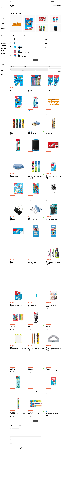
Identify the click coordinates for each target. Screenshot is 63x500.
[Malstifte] (29, 23)
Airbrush (2, 51)
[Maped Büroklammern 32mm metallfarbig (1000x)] (53, 277)
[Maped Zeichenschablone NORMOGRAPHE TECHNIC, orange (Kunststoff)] (18, 277)
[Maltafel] (55, 28)
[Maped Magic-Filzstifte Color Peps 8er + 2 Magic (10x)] (53, 363)
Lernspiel (2, 59)
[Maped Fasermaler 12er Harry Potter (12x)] (53, 407)
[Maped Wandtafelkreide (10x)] (53, 234)
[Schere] (55, 19)
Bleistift (47, 131)
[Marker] (42, 28)
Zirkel (46, 260)
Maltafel (47, 217)
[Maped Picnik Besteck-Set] (36, 213)
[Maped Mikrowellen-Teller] (18, 170)
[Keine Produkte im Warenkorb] (61, 2)
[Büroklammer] (42, 19)
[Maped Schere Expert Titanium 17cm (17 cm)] (36, 320)
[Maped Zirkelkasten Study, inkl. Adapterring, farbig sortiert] (53, 256)
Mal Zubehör (12, 88)
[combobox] (16, 72)
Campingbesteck (3, 64)
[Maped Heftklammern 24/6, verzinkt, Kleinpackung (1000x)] (53, 148)
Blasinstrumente (3, 48)
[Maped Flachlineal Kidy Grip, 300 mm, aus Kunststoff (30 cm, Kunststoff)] (36, 407)
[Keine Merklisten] (59, 2)
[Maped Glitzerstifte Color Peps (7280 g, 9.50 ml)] (35, 52)
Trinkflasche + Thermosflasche (3, 68)
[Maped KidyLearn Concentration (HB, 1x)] (36, 299)
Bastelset (2, 54)
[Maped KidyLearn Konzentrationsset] (36, 105)
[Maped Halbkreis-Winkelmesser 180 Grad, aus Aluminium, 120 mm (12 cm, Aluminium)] (53, 342)
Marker (11, 131)
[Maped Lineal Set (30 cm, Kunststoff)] (18, 385)
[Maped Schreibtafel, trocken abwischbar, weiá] (18, 342)
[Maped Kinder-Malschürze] (18, 191)
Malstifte (11, 110)
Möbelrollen (2, 18)
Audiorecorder (3, 46)
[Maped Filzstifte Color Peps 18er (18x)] (36, 363)
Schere (46, 88)
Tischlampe (2, 74)
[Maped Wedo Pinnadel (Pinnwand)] (53, 191)
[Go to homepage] (4, 2)
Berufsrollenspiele (3, 56)
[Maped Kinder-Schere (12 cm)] (35, 56)
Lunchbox (2, 40)
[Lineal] (16, 23)
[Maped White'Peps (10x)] (36, 234)
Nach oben (60, 421)
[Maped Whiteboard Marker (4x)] (18, 148)
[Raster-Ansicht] (59, 72)
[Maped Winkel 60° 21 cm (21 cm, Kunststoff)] (36, 256)
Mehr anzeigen (36, 59)
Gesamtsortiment (3, 5)
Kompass (2, 65)
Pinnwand (2, 71)
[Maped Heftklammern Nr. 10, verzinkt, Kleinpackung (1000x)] (18, 234)
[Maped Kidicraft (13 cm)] (18, 256)
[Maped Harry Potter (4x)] (18, 127)
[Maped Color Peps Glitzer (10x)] (18, 105)
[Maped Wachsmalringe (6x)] (36, 191)
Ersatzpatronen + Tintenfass (3, 33)
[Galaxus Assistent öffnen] (55, 2)
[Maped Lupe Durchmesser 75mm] (35, 43)
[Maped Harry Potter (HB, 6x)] (53, 127)
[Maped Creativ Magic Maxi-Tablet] (53, 213)
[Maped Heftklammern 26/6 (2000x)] (53, 320)
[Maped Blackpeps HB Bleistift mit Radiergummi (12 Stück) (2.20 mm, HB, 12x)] (36, 342)
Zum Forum (11, 426)
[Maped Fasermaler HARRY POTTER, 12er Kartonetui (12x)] (53, 299)
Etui (1, 35)
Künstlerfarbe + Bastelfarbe (3, 15)
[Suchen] (11, 2)
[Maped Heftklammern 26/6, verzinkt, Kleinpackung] (36, 385)
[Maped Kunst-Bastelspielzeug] (36, 277)
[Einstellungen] (49, 2)
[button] (43, 110)
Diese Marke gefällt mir (58, 5)
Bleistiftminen (3, 28)
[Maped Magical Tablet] (35, 39)
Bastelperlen (3, 53)
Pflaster (2, 23)
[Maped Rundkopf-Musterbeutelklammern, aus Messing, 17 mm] (53, 170)
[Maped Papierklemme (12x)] (18, 213)
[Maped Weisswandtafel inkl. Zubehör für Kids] (18, 363)
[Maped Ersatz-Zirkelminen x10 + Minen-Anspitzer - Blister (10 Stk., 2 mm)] (53, 385)
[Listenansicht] (60, 72)
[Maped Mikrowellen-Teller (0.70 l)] (36, 127)
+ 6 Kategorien (3, 60)
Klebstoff (2, 13)
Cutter (2, 31)
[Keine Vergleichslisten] (57, 2)
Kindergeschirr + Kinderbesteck (3, 9)
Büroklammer (47, 174)
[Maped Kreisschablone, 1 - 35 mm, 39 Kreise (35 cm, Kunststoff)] (53, 105)
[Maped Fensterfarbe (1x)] (18, 320)
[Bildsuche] (46, 2)
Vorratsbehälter (3, 43)
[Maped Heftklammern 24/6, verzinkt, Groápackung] (18, 299)
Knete (2, 57)
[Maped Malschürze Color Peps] (35, 47)
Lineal (46, 110)
